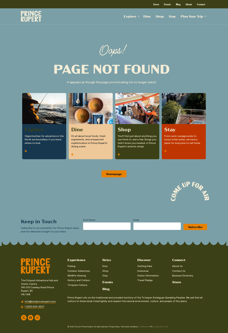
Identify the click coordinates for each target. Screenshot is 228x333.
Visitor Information (148, 275)
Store (156, 4)
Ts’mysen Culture (77, 285)
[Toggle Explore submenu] (138, 16)
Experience (76, 259)
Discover (144, 259)
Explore (130, 16)
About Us (177, 266)
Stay (172, 16)
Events (167, 4)
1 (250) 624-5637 (34, 306)
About (189, 4)
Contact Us (178, 270)
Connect (178, 259)
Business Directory (182, 275)
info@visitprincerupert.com (40, 301)
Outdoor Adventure (78, 270)
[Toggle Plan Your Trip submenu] (205, 16)
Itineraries (143, 270)
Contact (201, 4)
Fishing (71, 266)
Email (136, 219)
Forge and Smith (161, 327)
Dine (147, 16)
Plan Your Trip (192, 16)
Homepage (114, 174)
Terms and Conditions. (130, 327)
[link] (44, 126)
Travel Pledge (145, 280)
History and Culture (78, 280)
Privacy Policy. (114, 327)
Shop (160, 16)
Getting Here (144, 266)
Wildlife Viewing (76, 275)
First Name (89, 219)
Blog (178, 4)
